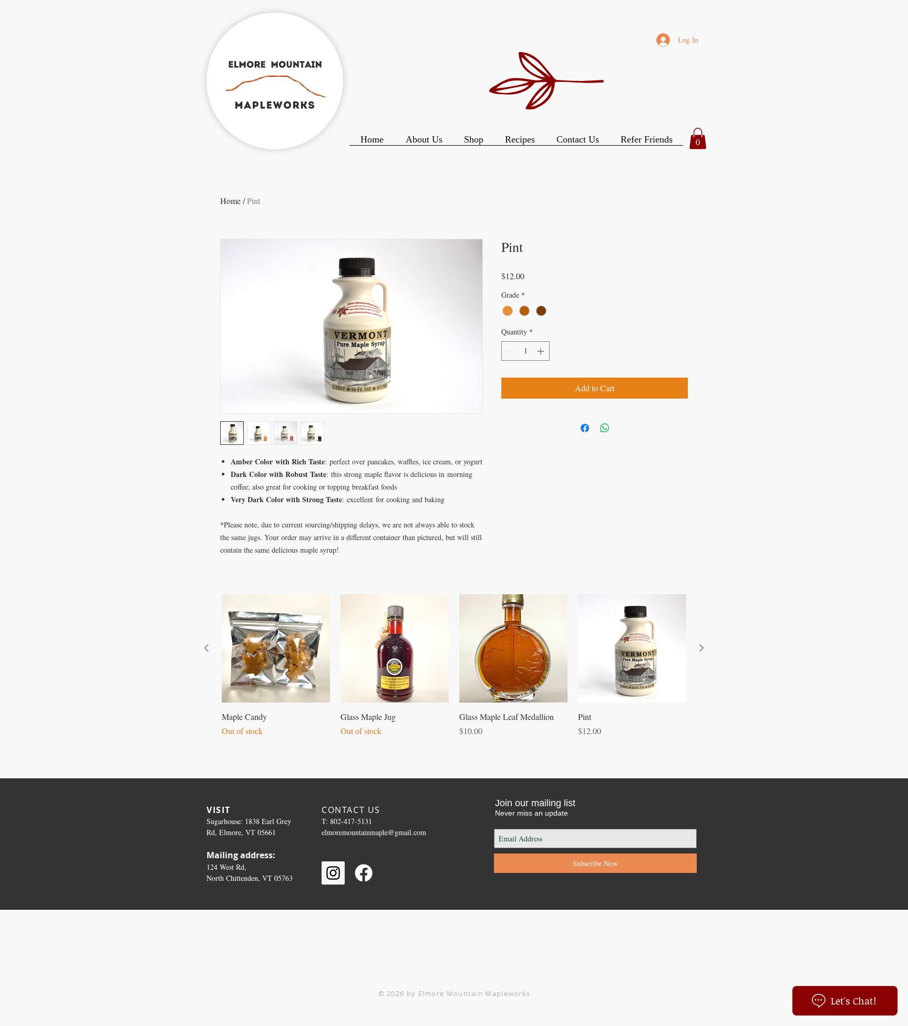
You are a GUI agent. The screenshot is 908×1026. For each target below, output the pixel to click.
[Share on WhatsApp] (605, 428)
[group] (454, 666)
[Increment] (541, 351)
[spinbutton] (525, 351)
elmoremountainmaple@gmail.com (374, 832)
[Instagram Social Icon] (333, 873)
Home (230, 200)
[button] (698, 138)
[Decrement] (509, 351)
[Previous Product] (206, 648)
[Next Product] (701, 648)
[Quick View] (276, 648)
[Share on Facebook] (585, 428)
